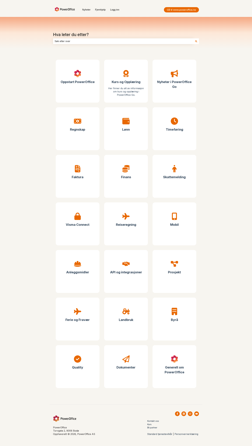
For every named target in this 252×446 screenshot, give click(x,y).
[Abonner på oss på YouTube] (196, 413)
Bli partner (152, 427)
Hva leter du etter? (71, 34)
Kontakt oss (153, 421)
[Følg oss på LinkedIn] (183, 413)
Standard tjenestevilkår (159, 434)
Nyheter (86, 9)
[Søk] (196, 41)
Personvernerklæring (186, 434)
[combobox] (123, 41)
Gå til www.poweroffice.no (181, 9)
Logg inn (114, 9)
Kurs (149, 424)
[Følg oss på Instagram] (190, 413)
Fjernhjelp (100, 9)
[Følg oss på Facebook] (177, 413)
